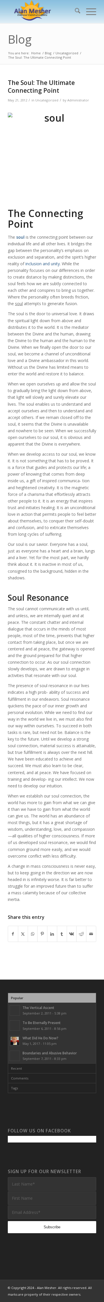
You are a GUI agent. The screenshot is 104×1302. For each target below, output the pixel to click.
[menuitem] (74, 11)
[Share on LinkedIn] (52, 934)
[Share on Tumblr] (62, 934)
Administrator (78, 100)
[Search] (74, 11)
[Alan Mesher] (43, 11)
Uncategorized (46, 100)
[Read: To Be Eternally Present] (15, 1025)
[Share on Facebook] (13, 934)
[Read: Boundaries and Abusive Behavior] (15, 1056)
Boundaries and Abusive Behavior (50, 1053)
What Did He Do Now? (40, 1038)
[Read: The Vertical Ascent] (15, 1010)
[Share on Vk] (72, 934)
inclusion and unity (42, 263)
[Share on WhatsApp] (33, 934)
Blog (19, 39)
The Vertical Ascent (38, 1007)
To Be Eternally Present (42, 1022)
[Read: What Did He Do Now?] (15, 1041)
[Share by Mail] (91, 934)
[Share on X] (23, 934)
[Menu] (88, 11)
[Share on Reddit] (81, 934)
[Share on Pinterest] (42, 934)
